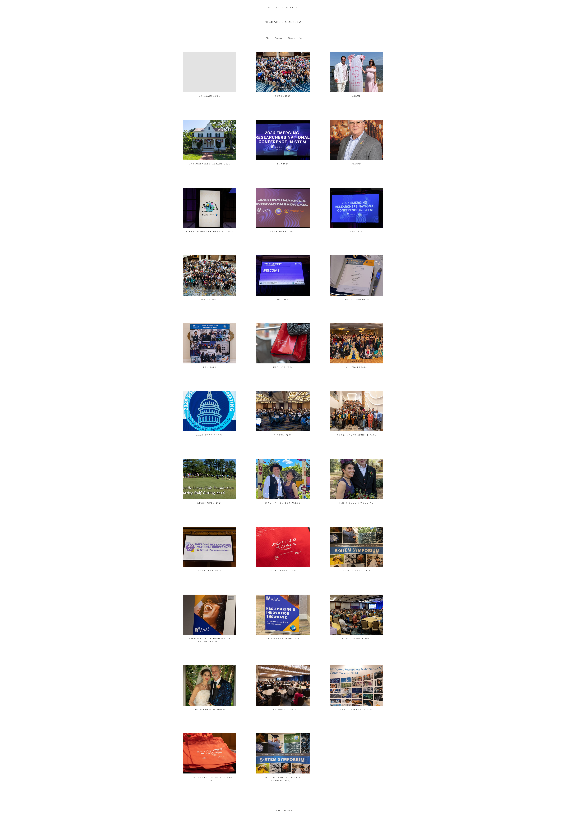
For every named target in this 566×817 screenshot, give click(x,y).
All (267, 38)
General (291, 38)
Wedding (278, 38)
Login (188, 56)
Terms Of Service (283, 810)
